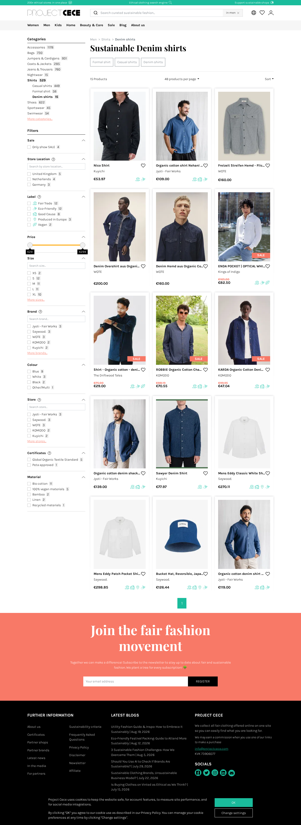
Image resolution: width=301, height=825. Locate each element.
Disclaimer (77, 755)
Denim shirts (45, 97)
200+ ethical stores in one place (47, 2)
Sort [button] (268, 79)
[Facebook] (198, 772)
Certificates (36, 735)
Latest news (36, 758)
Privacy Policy (79, 747)
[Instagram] (215, 772)
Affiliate (75, 771)
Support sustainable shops (252, 2)
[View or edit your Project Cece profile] (270, 13)
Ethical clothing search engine (148, 2)
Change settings (233, 813)
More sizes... (36, 300)
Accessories (40, 47)
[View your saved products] (262, 13)
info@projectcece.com (211, 749)
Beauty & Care (91, 25)
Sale (111, 25)
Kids (58, 25)
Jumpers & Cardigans (47, 58)
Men (46, 25)
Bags (35, 53)
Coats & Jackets (43, 64)
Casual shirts (46, 86)
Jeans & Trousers (43, 69)
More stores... (36, 441)
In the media (36, 766)
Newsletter (77, 763)
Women (33, 25)
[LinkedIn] (223, 772)
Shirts (36, 80)
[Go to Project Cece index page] (53, 13)
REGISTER (203, 681)
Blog (122, 25)
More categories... (39, 119)
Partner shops (37, 742)
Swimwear (38, 113)
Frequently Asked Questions (82, 737)
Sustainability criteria (85, 727)
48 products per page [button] (181, 79)
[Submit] (95, 12)
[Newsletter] (231, 773)
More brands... (37, 353)
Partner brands (38, 750)
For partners (36, 774)
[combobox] (156, 13)
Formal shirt (44, 91)
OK (234, 803)
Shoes (36, 102)
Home (70, 25)
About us (138, 25)
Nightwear (37, 75)
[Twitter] (206, 772)
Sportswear (38, 108)
